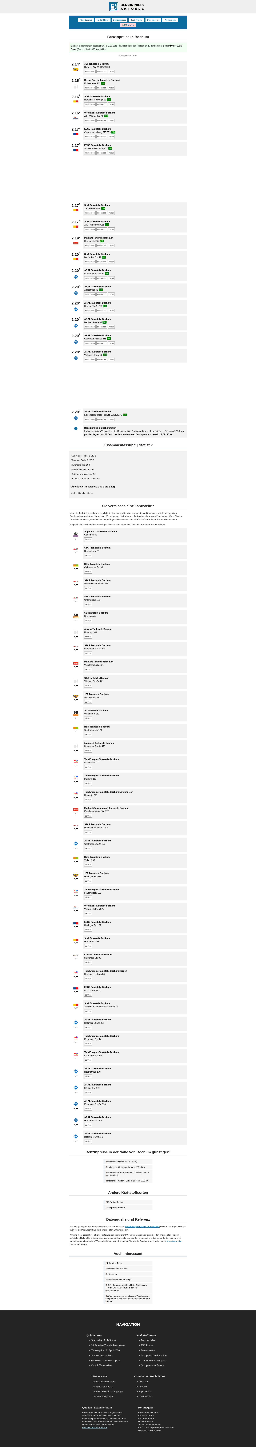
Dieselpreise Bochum (115, 1207)
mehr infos (90, 71)
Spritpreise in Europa (152, 1365)
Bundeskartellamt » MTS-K (94, 1427)
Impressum (145, 1391)
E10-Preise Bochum (114, 1202)
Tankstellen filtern (129, 56)
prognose (101, 71)
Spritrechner (111, 1274)
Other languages (104, 1396)
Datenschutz (145, 1396)
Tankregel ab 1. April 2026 (105, 1350)
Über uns (144, 1381)
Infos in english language (109, 1391)
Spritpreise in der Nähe (116, 1268)
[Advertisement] (128, 179)
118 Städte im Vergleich (154, 1360)
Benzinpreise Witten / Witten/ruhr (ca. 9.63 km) (127, 1181)
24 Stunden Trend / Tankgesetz (108, 1345)
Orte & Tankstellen (101, 1365)
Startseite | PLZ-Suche (103, 1340)
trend (111, 71)
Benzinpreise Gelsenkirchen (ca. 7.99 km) (125, 1167)
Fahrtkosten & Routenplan (105, 1360)
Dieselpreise (153, 20)
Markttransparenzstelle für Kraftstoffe (142, 1226)
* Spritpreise (86, 20)
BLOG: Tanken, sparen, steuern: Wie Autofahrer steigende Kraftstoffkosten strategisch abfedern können (127, 1298)
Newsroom (170, 20)
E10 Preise (136, 20)
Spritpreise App (103, 1387)
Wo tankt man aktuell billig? (118, 1279)
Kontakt (143, 1387)
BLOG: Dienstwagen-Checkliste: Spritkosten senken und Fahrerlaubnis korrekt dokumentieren (126, 1288)
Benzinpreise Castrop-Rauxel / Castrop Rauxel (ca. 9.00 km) (127, 1173)
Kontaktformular (174, 1241)
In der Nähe (102, 20)
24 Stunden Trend (113, 1263)
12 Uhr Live (128, 25)
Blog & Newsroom (105, 1381)
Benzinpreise (119, 20)
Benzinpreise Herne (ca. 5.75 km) (121, 1161)
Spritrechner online (101, 1355)
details (88, 539)
